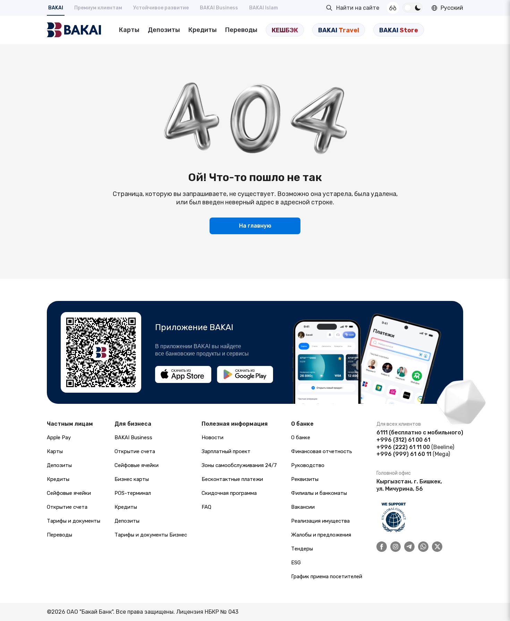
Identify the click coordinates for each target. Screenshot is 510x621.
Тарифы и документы (73, 521)
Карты (129, 30)
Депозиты (164, 30)
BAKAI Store (398, 30)
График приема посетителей (326, 576)
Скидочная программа (229, 493)
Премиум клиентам (98, 8)
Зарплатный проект (226, 451)
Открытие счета (67, 507)
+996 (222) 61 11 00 (403, 447)
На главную (255, 225)
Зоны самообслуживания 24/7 (239, 465)
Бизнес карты (131, 479)
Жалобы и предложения (321, 535)
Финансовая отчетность (321, 451)
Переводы (241, 30)
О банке (300, 437)
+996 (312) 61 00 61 (403, 439)
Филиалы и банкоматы (319, 493)
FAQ (206, 507)
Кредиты (202, 30)
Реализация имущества (320, 521)
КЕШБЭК (285, 30)
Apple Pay (59, 437)
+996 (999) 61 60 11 (403, 454)
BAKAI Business (219, 8)
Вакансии (303, 507)
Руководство (307, 465)
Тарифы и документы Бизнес (150, 535)
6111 (382, 432)
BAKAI (55, 8)
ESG (296, 562)
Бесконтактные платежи (232, 479)
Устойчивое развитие (161, 8)
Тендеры (302, 549)
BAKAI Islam (263, 8)
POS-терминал (132, 493)
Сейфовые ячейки (69, 493)
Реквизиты (304, 479)
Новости (212, 437)
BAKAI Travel (338, 30)
